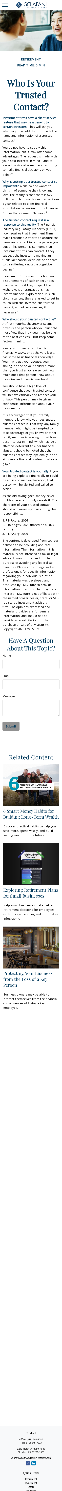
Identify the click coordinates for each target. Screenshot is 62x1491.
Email (6, 676)
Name (6, 656)
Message (8, 696)
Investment (31, 1482)
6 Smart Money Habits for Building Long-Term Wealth (31, 814)
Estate (31, 1486)
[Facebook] (28, 1463)
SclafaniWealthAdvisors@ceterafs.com (31, 1457)
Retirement (31, 1479)
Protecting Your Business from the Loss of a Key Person (28, 979)
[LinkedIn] (33, 1463)
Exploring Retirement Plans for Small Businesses (30, 893)
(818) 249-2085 (35, 1439)
